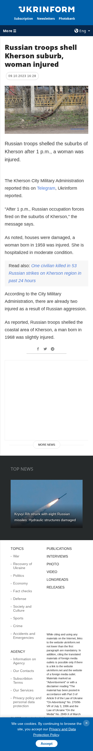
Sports (18, 618)
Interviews (57, 556)
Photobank (67, 18)
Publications (59, 549)
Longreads (57, 580)
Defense (19, 599)
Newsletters (46, 18)
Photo (53, 564)
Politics (18, 576)
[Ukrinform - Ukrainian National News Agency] (47, 9)
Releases (55, 587)
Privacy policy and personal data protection (27, 702)
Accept (47, 744)
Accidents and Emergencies (24, 636)
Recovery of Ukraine (22, 566)
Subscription (23, 18)
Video (52, 572)
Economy (20, 583)
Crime (18, 626)
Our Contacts (23, 671)
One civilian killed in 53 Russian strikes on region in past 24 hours (45, 273)
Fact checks (22, 591)
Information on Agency (24, 661)
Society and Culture (22, 608)
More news (46, 444)
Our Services (23, 690)
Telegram (46, 188)
